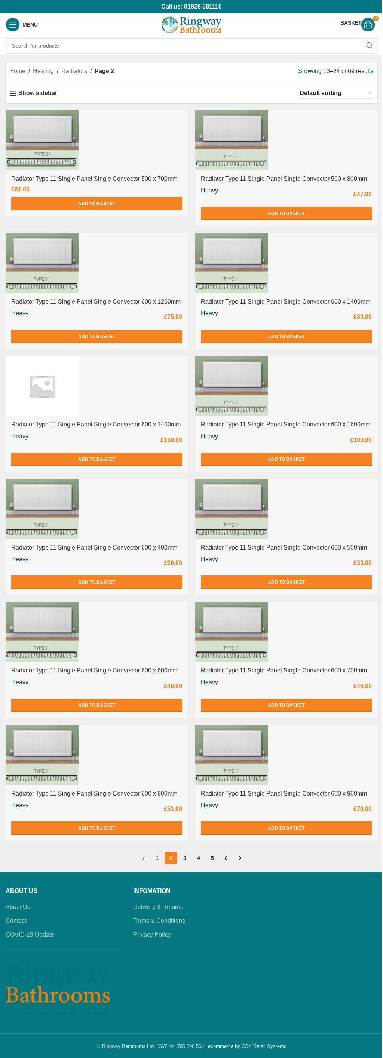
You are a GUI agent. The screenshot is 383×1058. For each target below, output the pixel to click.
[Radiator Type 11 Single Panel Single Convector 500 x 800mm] (231, 140)
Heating (43, 71)
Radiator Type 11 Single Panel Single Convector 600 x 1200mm (96, 301)
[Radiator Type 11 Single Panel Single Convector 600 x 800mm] (42, 755)
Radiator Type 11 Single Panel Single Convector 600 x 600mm (94, 670)
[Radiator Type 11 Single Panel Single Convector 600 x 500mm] (231, 509)
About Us (18, 907)
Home (17, 71)
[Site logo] (191, 24)
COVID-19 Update (30, 934)
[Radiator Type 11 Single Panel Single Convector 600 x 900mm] (231, 755)
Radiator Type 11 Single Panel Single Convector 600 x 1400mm (285, 301)
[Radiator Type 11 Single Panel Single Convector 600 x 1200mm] (42, 263)
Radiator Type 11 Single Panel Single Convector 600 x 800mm (94, 793)
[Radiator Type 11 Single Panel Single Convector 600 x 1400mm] (231, 263)
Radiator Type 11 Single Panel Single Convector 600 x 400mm (94, 547)
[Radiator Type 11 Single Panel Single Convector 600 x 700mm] (231, 632)
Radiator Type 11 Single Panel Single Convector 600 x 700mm (284, 670)
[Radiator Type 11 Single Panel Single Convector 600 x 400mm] (42, 509)
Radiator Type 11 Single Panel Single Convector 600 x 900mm (284, 793)
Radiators (74, 71)
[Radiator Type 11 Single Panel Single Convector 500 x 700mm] (42, 140)
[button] (96, 203)
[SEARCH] (369, 46)
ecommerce (220, 1046)
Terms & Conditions (159, 921)
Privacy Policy (152, 934)
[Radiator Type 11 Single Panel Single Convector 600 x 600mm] (42, 632)
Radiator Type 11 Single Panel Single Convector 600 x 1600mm (285, 424)
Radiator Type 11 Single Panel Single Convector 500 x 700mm (94, 179)
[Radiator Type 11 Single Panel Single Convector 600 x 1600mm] (231, 386)
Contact (16, 921)
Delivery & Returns (158, 907)
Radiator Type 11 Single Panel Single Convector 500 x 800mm (284, 179)
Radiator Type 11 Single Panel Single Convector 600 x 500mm (284, 547)
